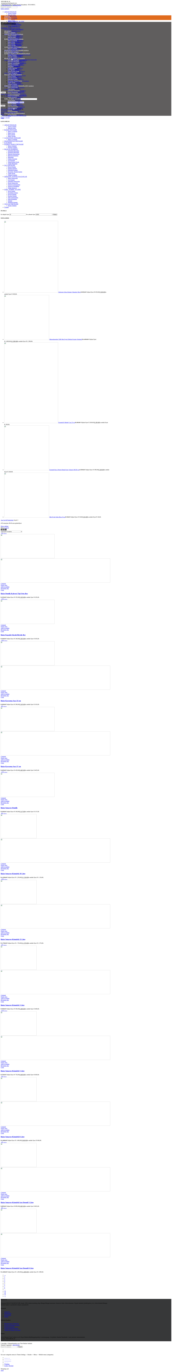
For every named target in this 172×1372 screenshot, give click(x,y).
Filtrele (55, 214)
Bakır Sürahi (11, 134)
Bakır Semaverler (13, 178)
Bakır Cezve (11, 20)
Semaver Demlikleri (13, 186)
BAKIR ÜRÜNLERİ (10, 16)
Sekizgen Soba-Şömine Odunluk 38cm (69, 292)
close (2, 118)
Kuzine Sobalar (15, 28)
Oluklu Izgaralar (12, 159)
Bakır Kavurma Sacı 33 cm (11, 701)
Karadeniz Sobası (16, 24)
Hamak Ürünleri (12, 147)
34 (5, 1293)
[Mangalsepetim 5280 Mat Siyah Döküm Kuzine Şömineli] (26, 339)
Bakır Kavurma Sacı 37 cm (11, 766)
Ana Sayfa (4, 520)
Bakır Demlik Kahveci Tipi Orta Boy (14, 594)
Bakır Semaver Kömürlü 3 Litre (12, 1005)
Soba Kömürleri (16, 31)
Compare (3, 583)
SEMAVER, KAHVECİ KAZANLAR (15, 176)
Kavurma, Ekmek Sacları (15, 172)
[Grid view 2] (2, 530)
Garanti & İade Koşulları (11, 1328)
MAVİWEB (16, 1345)
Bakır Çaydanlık (12, 18)
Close (2, 590)
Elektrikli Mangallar (13, 151)
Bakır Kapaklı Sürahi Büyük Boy (13, 635)
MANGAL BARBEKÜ (11, 149)
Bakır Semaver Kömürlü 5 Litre (12, 1071)
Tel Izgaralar (11, 160)
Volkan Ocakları (12, 175)
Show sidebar (4, 526)
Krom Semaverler (13, 183)
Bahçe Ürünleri (12, 146)
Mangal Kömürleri (13, 155)
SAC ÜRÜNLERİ (9, 165)
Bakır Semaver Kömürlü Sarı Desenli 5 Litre (17, 1202)
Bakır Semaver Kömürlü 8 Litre (12, 1137)
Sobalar (10, 201)
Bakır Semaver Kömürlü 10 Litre (13, 874)
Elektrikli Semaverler (14, 181)
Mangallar (11, 157)
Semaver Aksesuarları (14, 184)
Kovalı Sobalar (15, 26)
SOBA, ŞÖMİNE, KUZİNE (16, 21)
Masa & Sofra (12, 15)
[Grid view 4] (6, 530)
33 (5, 1291)
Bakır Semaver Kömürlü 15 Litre (13, 939)
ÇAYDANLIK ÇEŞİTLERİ (12, 138)
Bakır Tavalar (12, 136)
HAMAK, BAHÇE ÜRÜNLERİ (13, 144)
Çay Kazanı (11, 180)
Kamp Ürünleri (12, 205)
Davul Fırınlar (12, 167)
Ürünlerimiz (10, 520)
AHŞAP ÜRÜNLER (10, 12)
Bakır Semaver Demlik (9, 808)
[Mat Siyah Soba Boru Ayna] (26, 517)
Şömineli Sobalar (13, 202)
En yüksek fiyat (30, 214)
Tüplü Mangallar (12, 163)
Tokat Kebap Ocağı (13, 162)
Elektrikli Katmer (13, 170)
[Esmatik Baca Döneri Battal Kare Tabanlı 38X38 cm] (26, 470)
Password (4, 102)
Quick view (4, 585)
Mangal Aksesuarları (14, 154)
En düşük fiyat (5, 214)
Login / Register (8, 1366)
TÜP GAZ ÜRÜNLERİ (11, 204)
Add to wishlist (5, 587)
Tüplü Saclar (11, 173)
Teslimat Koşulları (9, 1327)
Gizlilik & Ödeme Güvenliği (12, 1330)
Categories (4, 28)
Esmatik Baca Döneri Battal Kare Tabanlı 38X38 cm (64, 470)
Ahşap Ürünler (12, 13)
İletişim (6, 1316)
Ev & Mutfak (8, 28)
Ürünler (6, 207)
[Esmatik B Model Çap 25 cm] (31, 422)
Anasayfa (7, 1312)
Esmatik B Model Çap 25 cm (66, 422)
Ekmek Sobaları (12, 168)
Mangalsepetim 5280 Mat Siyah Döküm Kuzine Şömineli (65, 339)
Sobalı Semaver (12, 188)
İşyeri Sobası (11, 191)
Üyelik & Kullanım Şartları (12, 1325)
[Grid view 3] (4, 530)
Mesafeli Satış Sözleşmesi (11, 1323)
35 (5, 1294)
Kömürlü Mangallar (13, 152)
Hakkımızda (7, 1313)
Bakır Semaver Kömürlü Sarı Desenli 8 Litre (17, 1268)
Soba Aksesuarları (16, 29)
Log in (3, 105)
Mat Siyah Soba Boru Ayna (57, 517)
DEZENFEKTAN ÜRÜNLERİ (13, 141)
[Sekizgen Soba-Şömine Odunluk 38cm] (31, 292)
